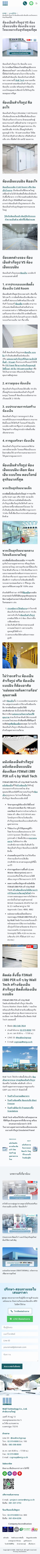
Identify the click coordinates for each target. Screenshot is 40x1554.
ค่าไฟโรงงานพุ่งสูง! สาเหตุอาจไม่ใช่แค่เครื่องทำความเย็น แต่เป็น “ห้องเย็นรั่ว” (19, 1205)
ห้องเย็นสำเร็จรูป (27, 614)
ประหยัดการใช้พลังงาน (17, 608)
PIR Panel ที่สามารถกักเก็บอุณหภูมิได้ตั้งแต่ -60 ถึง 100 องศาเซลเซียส (19, 367)
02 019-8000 (13, 1441)
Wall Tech (19, 80)
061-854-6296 (15, 1518)
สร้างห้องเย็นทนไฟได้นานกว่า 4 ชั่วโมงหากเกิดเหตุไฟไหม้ (22, 891)
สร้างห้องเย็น (21, 785)
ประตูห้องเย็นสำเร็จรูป (25, 1079)
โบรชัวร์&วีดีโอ (9, 1544)
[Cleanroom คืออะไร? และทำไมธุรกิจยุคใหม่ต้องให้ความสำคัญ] (20, 1223)
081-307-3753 (15, 1502)
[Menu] (37, 3)
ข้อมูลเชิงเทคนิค (31, 1538)
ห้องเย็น (23, 272)
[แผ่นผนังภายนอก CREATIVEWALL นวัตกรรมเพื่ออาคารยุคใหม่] (20, 1257)
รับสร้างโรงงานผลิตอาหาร (18, 1095)
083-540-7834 (19, 1025)
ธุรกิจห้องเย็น (15, 723)
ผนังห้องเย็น (7, 785)
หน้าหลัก (6, 1538)
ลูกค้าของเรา (28, 1541)
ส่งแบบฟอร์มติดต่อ (12, 1366)
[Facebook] (9, 1473)
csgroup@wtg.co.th (23, 1041)
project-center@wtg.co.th (22, 1499)
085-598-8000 (15, 1444)
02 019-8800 (13, 1453)
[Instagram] (14, 1473)
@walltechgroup (23, 1037)
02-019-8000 (25, 1030)
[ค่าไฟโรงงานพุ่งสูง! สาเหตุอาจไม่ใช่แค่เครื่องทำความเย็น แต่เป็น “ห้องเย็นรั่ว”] (20, 1190)
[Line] (4, 1473)
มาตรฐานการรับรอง (14, 1541)
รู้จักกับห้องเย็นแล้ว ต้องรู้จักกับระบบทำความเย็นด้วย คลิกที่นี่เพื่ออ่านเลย (19, 217)
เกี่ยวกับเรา (31, 1544)
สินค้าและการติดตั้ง (17, 1538)
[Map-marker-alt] (19, 1473)
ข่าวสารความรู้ (21, 1544)
